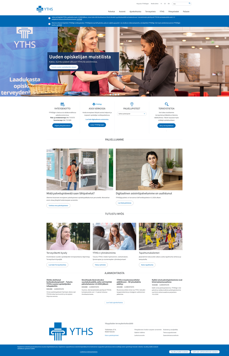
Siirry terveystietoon (166, 126)
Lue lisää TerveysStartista (57, 265)
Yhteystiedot (173, 11)
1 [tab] (110, 94)
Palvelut (111, 11)
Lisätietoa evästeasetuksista (88, 352)
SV (165, 4)
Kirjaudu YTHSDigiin (143, 4)
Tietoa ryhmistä (100, 265)
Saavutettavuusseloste (170, 335)
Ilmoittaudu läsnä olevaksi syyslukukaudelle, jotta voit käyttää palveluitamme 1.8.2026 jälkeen (97, 282)
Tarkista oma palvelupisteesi (58, 206)
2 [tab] (113, 94)
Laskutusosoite (139, 335)
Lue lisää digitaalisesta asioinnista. (97, 119)
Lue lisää (79, 19)
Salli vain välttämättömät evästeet (205, 352)
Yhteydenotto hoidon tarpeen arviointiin (148, 330)
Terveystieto (150, 11)
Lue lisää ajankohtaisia (114, 302)
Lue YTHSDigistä (56, 71)
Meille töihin (154, 4)
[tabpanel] (114, 62)
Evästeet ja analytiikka (170, 330)
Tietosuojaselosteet (169, 332)
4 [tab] (118, 94)
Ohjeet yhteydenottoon (62, 126)
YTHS (162, 11)
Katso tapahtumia (147, 265)
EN (169, 4)
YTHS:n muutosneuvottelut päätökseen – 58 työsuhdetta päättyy (129, 282)
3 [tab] (116, 94)
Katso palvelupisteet (112, 335)
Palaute (186, 11)
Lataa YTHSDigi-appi (97, 125)
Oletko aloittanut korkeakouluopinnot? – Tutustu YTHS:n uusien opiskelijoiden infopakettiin (59, 283)
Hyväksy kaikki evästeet (179, 352)
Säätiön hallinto (139, 332)
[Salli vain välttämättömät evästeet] (227, 350)
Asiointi (122, 11)
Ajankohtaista (135, 11)
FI (161, 4)
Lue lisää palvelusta (124, 203)
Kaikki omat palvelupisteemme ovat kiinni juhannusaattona (167, 281)
